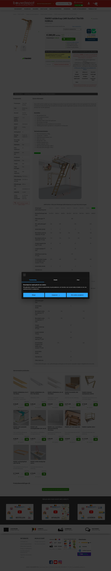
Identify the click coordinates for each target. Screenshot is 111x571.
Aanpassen (55, 295)
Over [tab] (78, 280)
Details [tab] (55, 280)
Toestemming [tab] (32, 280)
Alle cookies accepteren (77, 295)
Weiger (34, 295)
